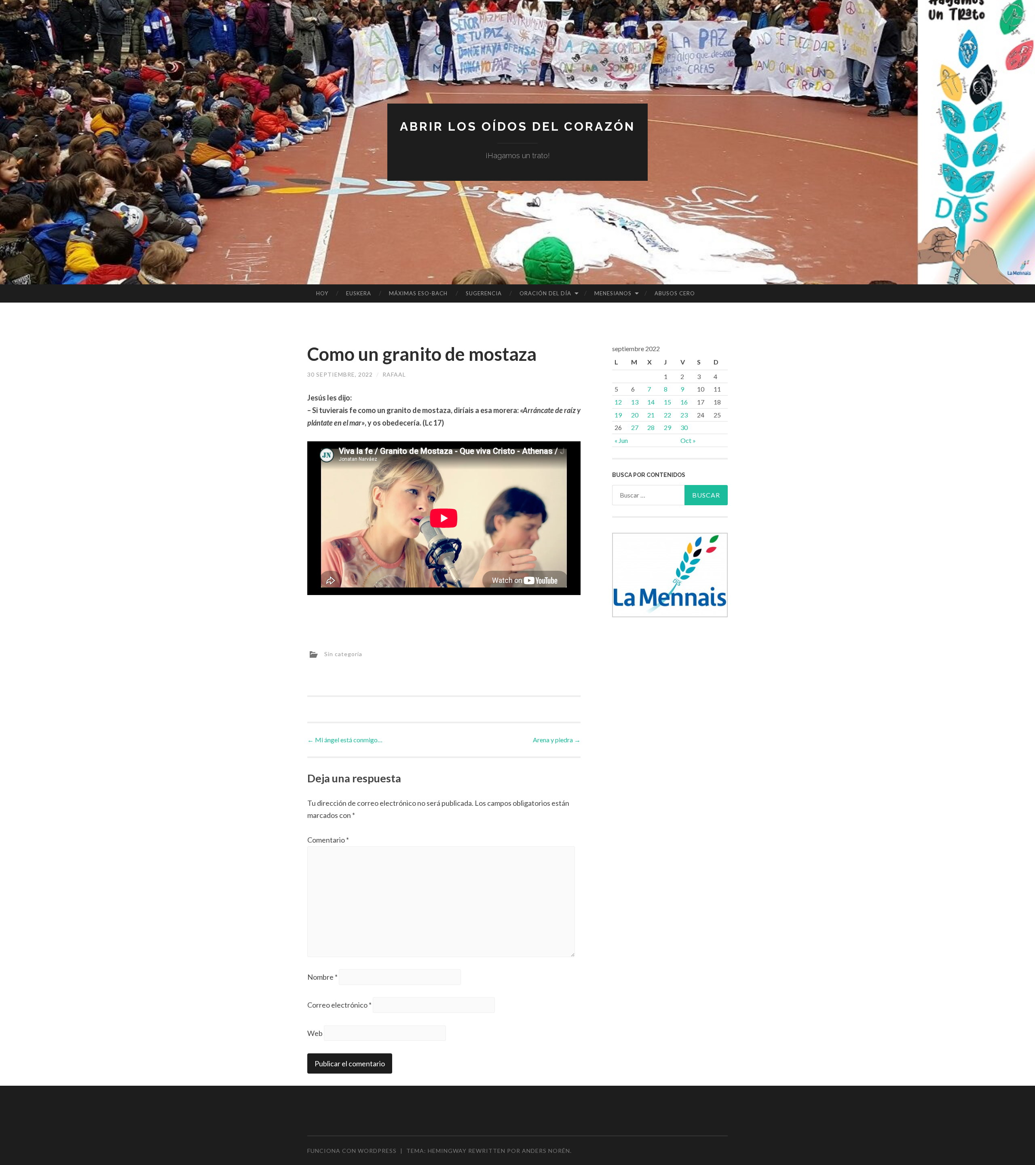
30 (684, 427)
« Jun (621, 440)
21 (651, 415)
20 (634, 415)
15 (667, 402)
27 (634, 427)
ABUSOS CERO (675, 293)
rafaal (394, 374)
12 (618, 402)
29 (667, 427)
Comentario (328, 839)
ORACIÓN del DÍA (545, 293)
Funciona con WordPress (352, 1150)
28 (651, 427)
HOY (322, 293)
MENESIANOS (613, 293)
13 (634, 402)
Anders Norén (546, 1150)
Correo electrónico (339, 1004)
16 (684, 402)
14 (651, 402)
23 (684, 415)
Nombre (322, 976)
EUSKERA (358, 293)
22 (667, 415)
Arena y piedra (557, 739)
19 (618, 415)
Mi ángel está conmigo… (344, 739)
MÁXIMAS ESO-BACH (418, 293)
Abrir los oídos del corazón (517, 126)
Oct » (688, 440)
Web (315, 1033)
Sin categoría (343, 653)
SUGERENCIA (484, 293)
